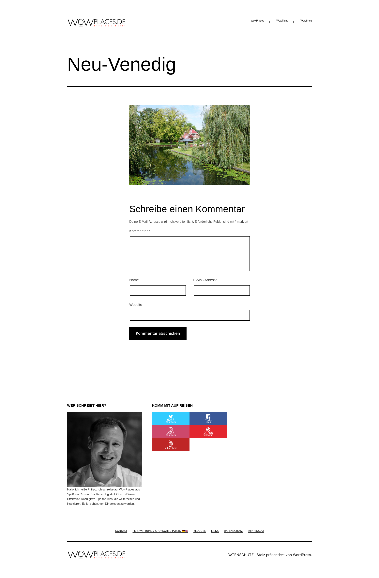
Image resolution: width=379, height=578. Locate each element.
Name (134, 280)
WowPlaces (257, 20)
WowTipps (282, 20)
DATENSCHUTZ (241, 555)
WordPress (302, 555)
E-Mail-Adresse (205, 280)
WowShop (306, 20)
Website (135, 305)
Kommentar (139, 231)
